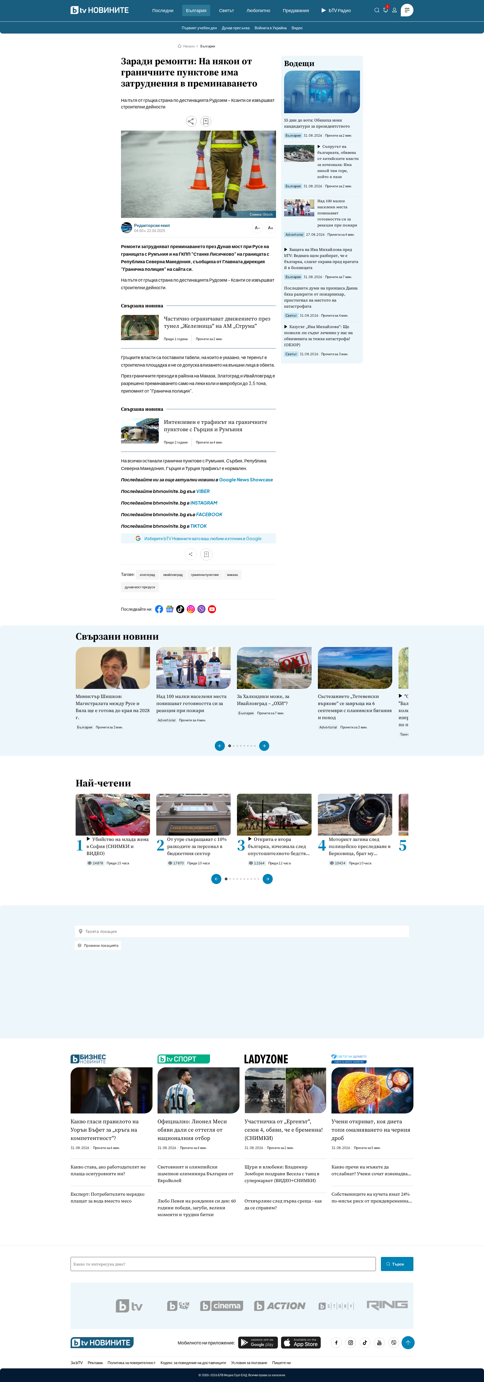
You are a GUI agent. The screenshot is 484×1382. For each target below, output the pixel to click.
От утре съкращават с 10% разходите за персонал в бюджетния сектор (197, 846)
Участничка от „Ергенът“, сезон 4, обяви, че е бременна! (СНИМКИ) (284, 1130)
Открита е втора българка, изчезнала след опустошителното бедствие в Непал (279, 846)
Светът (226, 10)
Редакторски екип (152, 225)
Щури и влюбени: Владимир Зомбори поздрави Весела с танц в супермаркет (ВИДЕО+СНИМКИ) (282, 1174)
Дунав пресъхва (236, 27)
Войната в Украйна (271, 27)
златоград (147, 575)
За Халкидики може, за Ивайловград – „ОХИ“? (263, 700)
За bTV (77, 1362)
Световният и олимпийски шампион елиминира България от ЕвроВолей (195, 1174)
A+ (270, 227)
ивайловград (173, 575)
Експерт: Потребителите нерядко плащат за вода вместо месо (107, 1197)
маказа (232, 575)
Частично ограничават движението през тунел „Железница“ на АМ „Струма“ (217, 322)
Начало (189, 46)
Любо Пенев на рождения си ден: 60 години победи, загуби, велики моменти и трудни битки (197, 1208)
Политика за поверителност (132, 1362)
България (196, 10)
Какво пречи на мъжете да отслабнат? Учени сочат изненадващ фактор (371, 1170)
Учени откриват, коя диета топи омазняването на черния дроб (370, 1130)
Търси (398, 1263)
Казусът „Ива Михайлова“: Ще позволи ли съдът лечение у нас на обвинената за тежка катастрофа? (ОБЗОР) (318, 335)
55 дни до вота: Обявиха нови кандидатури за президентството (317, 123)
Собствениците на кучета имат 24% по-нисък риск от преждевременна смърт (370, 1197)
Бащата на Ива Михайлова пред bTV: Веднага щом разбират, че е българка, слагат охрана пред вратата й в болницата (321, 258)
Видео (297, 27)
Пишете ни (281, 1362)
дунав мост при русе (140, 587)
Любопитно (258, 10)
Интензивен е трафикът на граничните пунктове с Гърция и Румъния (215, 425)
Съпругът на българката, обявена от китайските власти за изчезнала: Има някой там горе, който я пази (338, 161)
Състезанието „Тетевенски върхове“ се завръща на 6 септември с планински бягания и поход (355, 707)
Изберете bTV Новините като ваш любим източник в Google (202, 538)
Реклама (95, 1362)
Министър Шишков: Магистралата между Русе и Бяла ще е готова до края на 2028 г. (113, 707)
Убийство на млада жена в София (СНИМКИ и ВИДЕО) (117, 846)
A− (257, 227)
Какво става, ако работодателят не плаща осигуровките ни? (108, 1170)
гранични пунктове (205, 575)
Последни (162, 10)
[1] (385, 11)
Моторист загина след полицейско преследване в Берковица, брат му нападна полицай (359, 846)
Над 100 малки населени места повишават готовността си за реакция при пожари (337, 213)
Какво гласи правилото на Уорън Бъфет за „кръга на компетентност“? (105, 1130)
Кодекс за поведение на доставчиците (193, 1362)
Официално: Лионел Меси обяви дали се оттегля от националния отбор (192, 1130)
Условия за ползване (249, 1362)
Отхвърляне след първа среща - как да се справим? (283, 1204)
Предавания (296, 10)
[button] (220, 746)
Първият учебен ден (199, 27)
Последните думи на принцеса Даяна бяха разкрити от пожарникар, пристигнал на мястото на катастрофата (320, 297)
